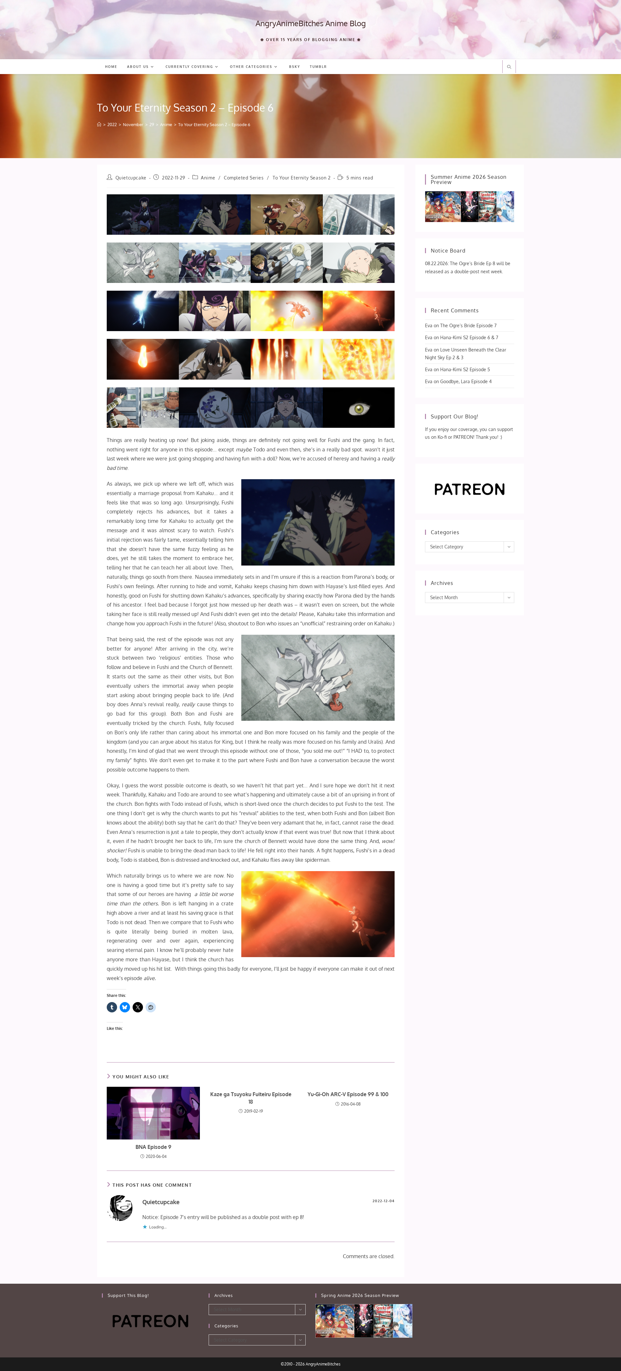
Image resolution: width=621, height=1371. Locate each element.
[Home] (99, 124)
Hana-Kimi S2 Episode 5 (465, 369)
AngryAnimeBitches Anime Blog (311, 23)
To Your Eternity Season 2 (302, 177)
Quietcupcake (131, 177)
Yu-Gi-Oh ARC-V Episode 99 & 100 (348, 1094)
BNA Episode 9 (153, 1147)
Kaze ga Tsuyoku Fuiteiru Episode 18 (250, 1098)
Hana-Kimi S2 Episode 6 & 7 (469, 337)
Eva (428, 325)
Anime (208, 177)
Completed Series (244, 177)
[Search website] (509, 67)
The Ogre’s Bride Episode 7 (468, 325)
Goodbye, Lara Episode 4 (466, 381)
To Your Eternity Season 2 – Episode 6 (214, 124)
